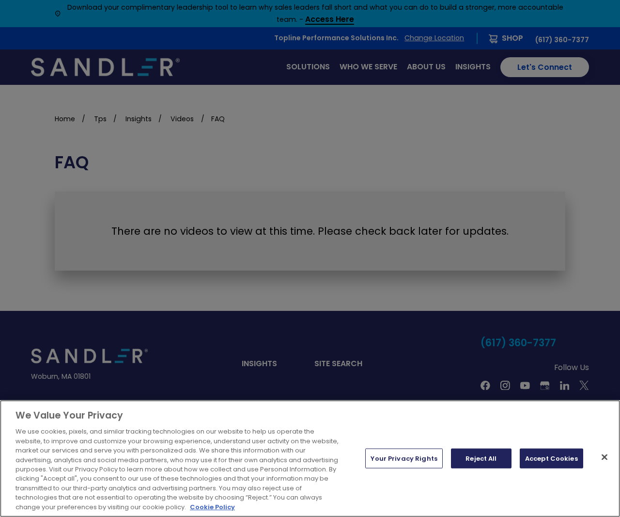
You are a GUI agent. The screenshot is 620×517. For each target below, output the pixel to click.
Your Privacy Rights (404, 458)
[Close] (604, 457)
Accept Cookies (551, 458)
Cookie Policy (212, 507)
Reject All (480, 458)
